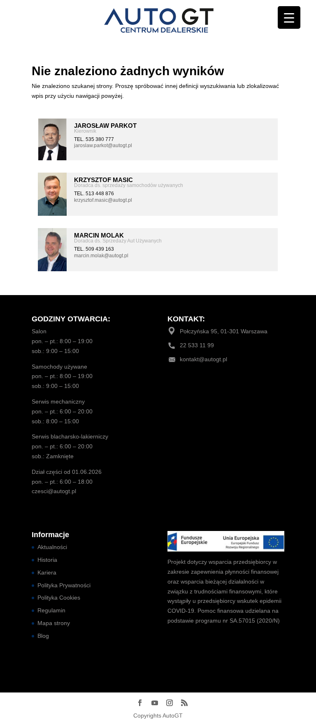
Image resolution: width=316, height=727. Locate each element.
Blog (43, 635)
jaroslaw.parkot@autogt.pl (103, 145)
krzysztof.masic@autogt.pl (103, 200)
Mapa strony (53, 623)
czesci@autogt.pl (54, 491)
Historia (47, 559)
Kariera (46, 572)
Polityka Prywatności (64, 585)
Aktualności (52, 547)
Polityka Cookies (58, 597)
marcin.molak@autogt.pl (101, 255)
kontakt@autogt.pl (203, 359)
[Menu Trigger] (289, 17)
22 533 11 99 (197, 345)
